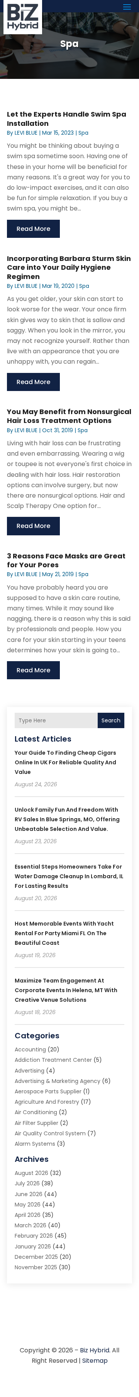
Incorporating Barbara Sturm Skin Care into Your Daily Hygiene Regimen (69, 267)
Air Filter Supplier (36, 1123)
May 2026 (28, 1204)
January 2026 (33, 1246)
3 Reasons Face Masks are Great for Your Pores (66, 560)
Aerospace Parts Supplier (48, 1091)
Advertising (29, 1070)
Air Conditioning (36, 1112)
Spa (83, 133)
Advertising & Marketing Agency (57, 1081)
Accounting (30, 1049)
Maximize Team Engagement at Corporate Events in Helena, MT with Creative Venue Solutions (66, 990)
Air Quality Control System (50, 1133)
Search (111, 720)
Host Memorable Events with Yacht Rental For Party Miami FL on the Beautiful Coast (64, 933)
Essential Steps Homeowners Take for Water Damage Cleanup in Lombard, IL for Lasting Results (69, 876)
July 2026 (27, 1183)
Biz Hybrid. (95, 1350)
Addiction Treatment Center (53, 1060)
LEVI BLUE (26, 133)
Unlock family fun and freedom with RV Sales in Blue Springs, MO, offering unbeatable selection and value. (67, 819)
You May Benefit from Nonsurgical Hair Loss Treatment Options (69, 416)
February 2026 (34, 1236)
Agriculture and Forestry (47, 1102)
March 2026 (30, 1225)
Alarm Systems (35, 1144)
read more (33, 228)
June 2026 (28, 1194)
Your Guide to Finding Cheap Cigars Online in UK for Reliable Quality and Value (65, 762)
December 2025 (36, 1257)
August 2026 (31, 1173)
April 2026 (28, 1215)
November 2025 (36, 1267)
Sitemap (95, 1360)
